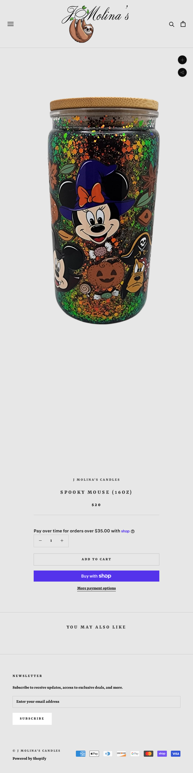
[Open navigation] (11, 24)
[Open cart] (183, 24)
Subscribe (32, 719)
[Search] (171, 24)
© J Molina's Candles (37, 751)
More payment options (96, 588)
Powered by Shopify (29, 759)
